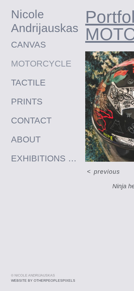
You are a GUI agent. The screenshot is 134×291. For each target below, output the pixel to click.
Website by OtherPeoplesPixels (43, 280)
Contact (31, 120)
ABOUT (26, 139)
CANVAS (28, 44)
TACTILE (28, 82)
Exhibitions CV (45, 158)
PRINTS (27, 101)
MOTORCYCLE (41, 63)
